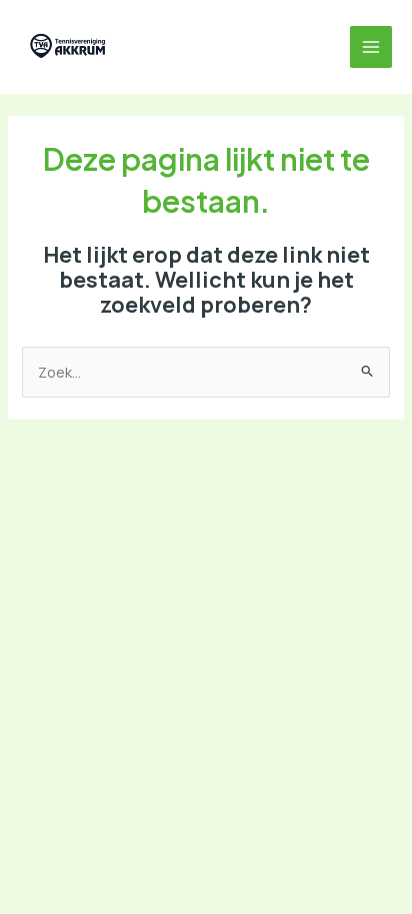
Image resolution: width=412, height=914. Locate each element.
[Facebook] (190, 47)
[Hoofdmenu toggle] (371, 47)
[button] (146, 47)
